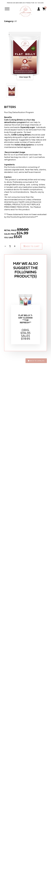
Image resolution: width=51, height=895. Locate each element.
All (15, 21)
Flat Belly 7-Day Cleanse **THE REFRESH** (25, 319)
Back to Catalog (36, 361)
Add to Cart (33, 246)
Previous (5, 90)
